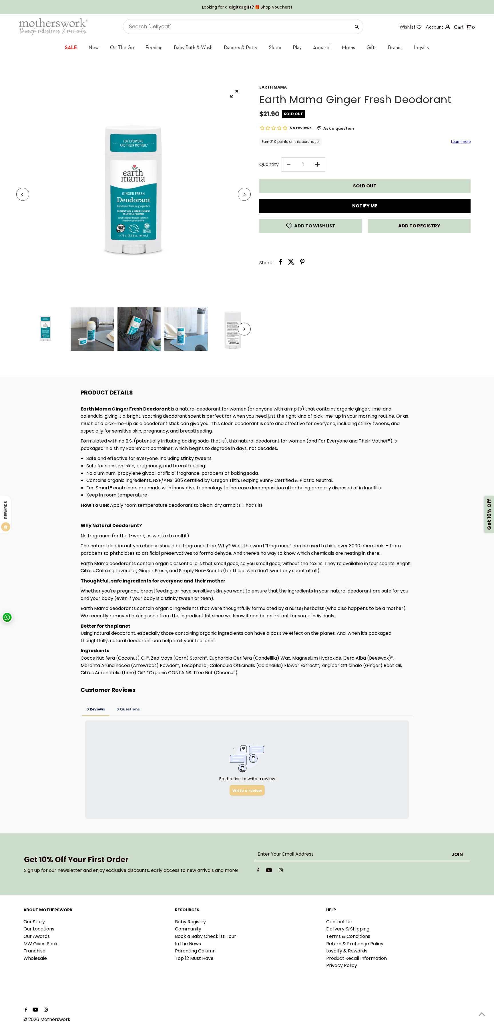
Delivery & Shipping (347, 929)
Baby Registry (190, 921)
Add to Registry (419, 226)
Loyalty (421, 47)
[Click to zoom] (234, 93)
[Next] (244, 194)
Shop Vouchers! (276, 7)
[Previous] (22, 194)
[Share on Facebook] (280, 263)
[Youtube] (269, 871)
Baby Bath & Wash (193, 47)
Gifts (371, 47)
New (94, 47)
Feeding (154, 47)
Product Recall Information (356, 958)
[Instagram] (281, 871)
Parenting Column (195, 951)
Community (188, 929)
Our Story (34, 921)
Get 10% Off (489, 514)
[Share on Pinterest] (302, 263)
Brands (395, 47)
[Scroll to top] (481, 1014)
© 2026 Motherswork (46, 1019)
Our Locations (38, 929)
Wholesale (35, 958)
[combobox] (236, 26)
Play (297, 47)
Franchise (34, 951)
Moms (348, 47)
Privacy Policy (341, 965)
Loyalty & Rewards (346, 951)
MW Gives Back (40, 943)
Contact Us (339, 921)
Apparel (321, 47)
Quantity (269, 164)
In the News (188, 943)
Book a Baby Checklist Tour (205, 936)
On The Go (122, 47)
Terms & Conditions (348, 936)
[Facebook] (258, 871)
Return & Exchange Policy (354, 943)
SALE (71, 47)
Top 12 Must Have (194, 958)
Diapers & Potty (240, 47)
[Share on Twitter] (291, 263)
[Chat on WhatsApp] (7, 617)
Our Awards (36, 936)
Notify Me (364, 206)
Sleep (275, 47)
